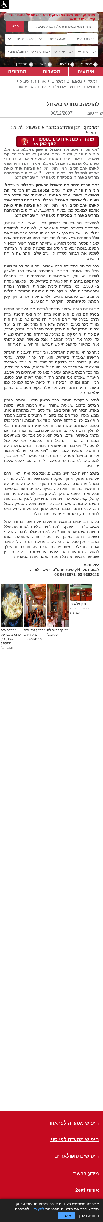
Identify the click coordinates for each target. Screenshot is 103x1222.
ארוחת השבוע (33, 81)
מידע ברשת (86, 1174)
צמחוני (86, 64)
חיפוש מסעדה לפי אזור (73, 1123)
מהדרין (22, 64)
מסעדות (51, 71)
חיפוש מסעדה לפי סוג (74, 1139)
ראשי (93, 81)
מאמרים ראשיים (67, 81)
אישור (66, 1215)
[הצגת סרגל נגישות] (4, 4)
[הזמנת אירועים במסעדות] (57, 141)
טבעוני (64, 64)
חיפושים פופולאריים (76, 1156)
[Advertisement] (51, 888)
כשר (43, 64)
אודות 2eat (87, 1190)
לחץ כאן (37, 1209)
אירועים (85, 71)
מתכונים (17, 71)
